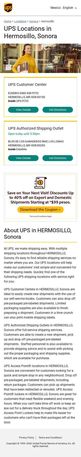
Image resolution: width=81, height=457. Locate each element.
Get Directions (57, 109)
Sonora (33, 21)
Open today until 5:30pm (24, 134)
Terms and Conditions (50, 437)
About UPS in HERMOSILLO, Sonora (38, 233)
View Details (23, 109)
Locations (20, 21)
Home (7, 21)
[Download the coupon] (40, 219)
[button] (64, 8)
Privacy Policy (26, 437)
